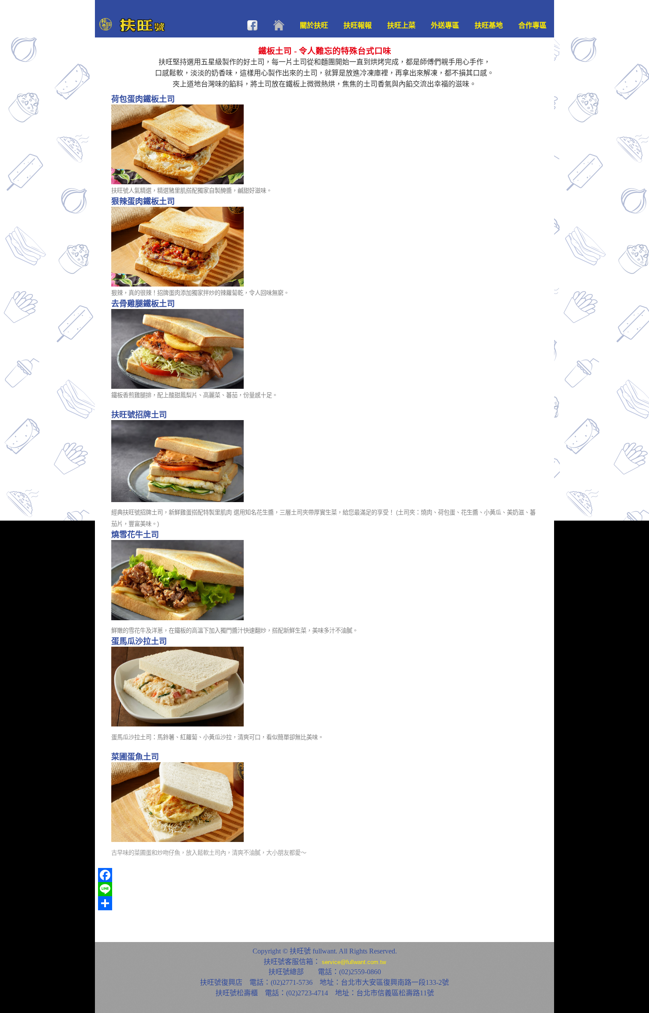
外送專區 (445, 25)
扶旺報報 (357, 25)
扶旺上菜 (401, 25)
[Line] (324, 889)
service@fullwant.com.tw (354, 962)
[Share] (324, 903)
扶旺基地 (489, 25)
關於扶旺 (314, 25)
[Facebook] (324, 875)
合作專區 (532, 25)
